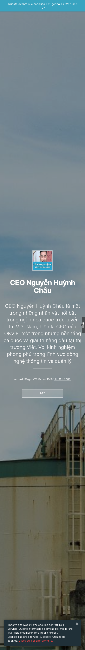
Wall (83, 325)
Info (43, 393)
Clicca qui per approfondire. (36, 640)
